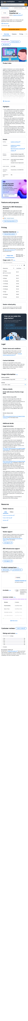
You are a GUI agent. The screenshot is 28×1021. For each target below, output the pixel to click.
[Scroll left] (1, 34)
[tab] (10, 255)
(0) (8, 25)
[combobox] (12, 5)
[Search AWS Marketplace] (25, 5)
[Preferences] (24, 265)
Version (3, 382)
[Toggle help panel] (26, 8)
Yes (11, 174)
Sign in (25, 1)
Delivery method (5, 377)
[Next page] (21, 265)
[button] (20, 13)
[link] (19, 7)
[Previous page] (10, 265)
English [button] (20, 1)
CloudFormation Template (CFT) (18, 156)
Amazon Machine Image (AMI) (17, 154)
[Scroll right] (27, 34)
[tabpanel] (14, 279)
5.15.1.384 (13, 166)
